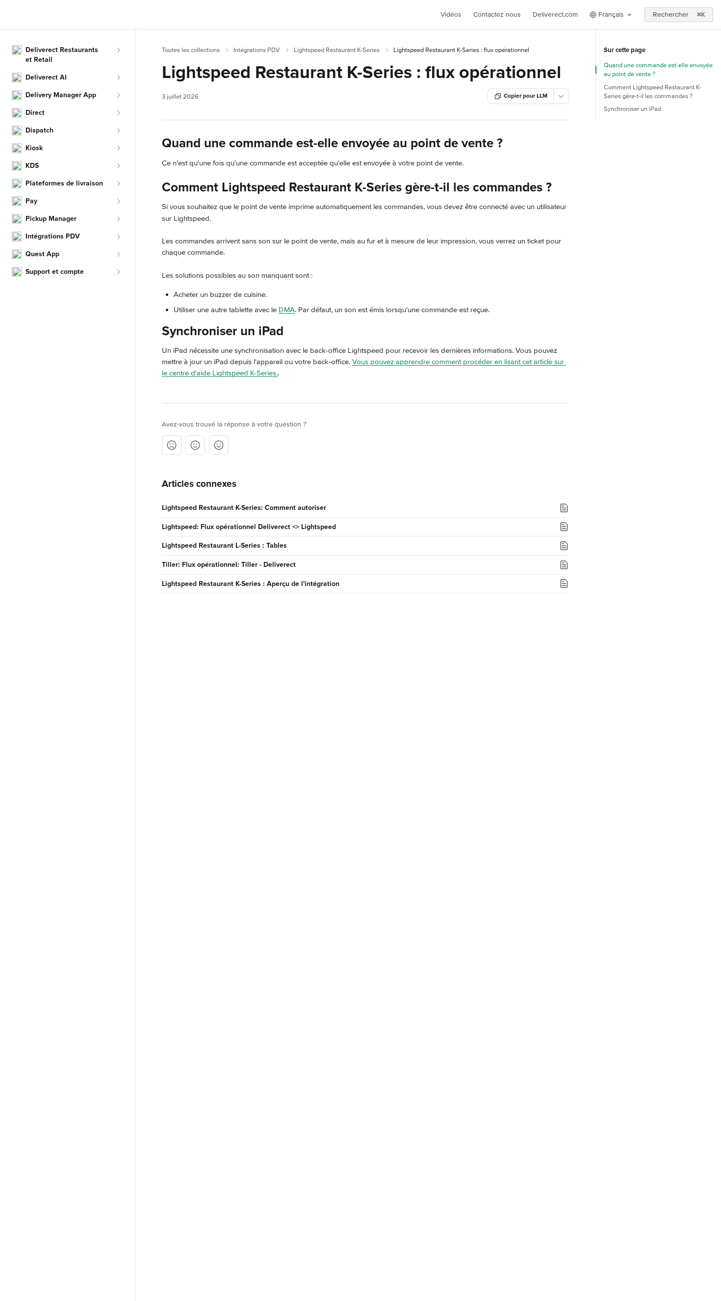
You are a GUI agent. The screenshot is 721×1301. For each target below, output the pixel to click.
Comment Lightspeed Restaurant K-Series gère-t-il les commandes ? (652, 91)
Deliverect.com (555, 14)
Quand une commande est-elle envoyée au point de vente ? (658, 69)
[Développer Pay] (118, 201)
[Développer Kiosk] (118, 148)
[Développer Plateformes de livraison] (118, 183)
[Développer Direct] (118, 113)
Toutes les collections (191, 50)
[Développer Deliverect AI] (118, 77)
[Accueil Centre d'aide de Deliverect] (10, 15)
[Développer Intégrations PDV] (118, 236)
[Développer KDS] (118, 166)
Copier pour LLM (525, 96)
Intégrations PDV (256, 50)
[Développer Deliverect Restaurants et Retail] (118, 50)
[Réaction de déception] (171, 445)
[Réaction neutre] (195, 445)
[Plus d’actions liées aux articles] (561, 96)
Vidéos (451, 14)
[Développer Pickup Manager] (118, 219)
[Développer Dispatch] (118, 130)
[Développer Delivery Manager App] (118, 95)
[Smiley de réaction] (219, 445)
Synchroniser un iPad (632, 109)
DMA (287, 309)
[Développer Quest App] (118, 254)
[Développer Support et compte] (118, 272)
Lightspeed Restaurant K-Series (337, 50)
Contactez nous (497, 14)
